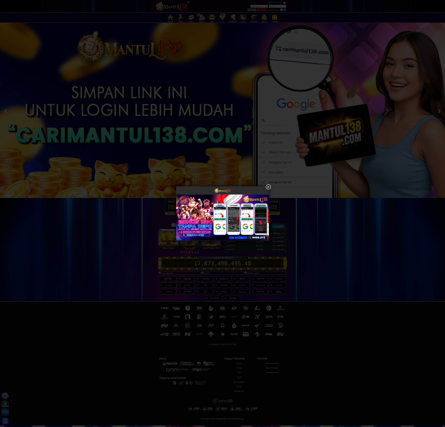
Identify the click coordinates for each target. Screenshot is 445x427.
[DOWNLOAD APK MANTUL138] (222, 217)
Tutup (268, 187)
